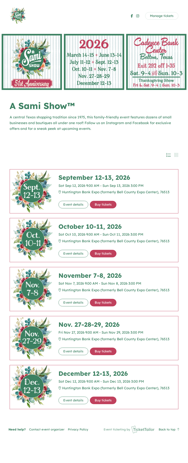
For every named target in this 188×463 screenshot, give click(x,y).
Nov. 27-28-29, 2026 (89, 324)
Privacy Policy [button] (78, 429)
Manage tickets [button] (162, 16)
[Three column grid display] (176, 155)
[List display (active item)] (168, 155)
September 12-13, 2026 (94, 177)
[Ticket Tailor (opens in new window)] (142, 429)
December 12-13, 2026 (93, 373)
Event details (73, 204)
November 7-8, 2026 (90, 275)
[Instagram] (137, 16)
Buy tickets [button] (103, 204)
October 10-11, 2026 (90, 226)
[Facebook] (132, 16)
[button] (46, 429)
